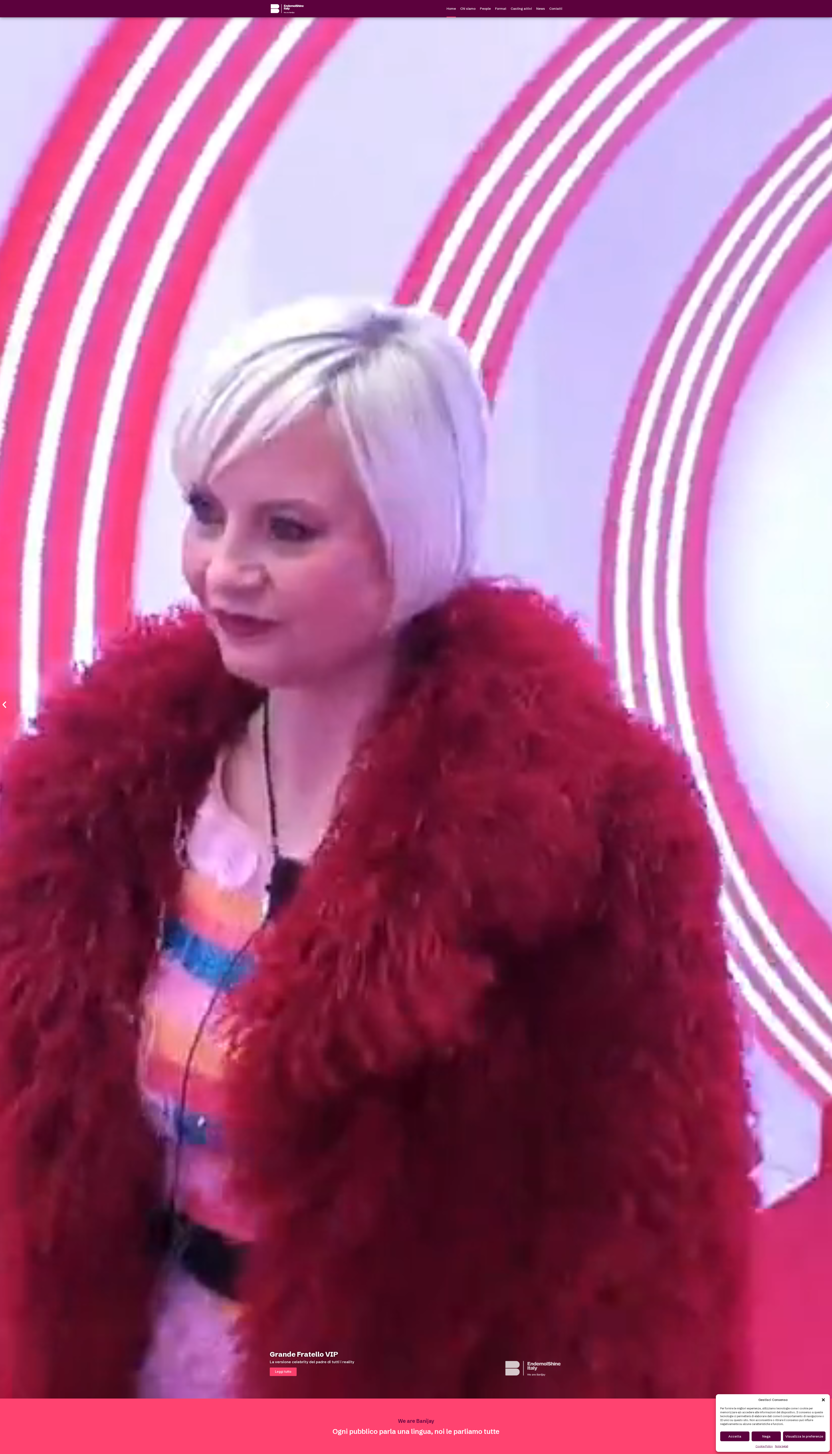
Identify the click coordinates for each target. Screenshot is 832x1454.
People (485, 8)
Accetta (734, 1436)
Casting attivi (521, 8)
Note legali (781, 1446)
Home (451, 8)
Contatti (555, 8)
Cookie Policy (764, 1446)
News (540, 8)
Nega (766, 1436)
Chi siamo (468, 8)
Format (500, 8)
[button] (823, 1400)
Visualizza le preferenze (804, 1436)
